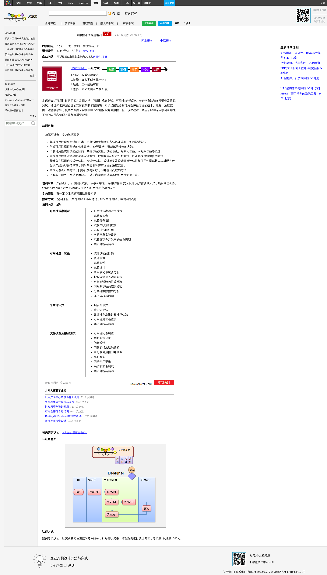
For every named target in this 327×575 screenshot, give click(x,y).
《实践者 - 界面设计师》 (74, 432)
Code (70, 3)
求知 (18, 3)
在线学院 (128, 23)
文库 (39, 3)
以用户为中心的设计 (15, 89)
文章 (29, 3)
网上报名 (147, 40)
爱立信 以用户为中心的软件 (19, 54)
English (187, 23)
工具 (126, 3)
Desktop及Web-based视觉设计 (19, 100)
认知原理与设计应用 (15, 105)
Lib (49, 3)
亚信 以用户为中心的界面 (17, 65)
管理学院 (88, 23)
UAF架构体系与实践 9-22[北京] (300, 88)
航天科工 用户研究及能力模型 (20, 38)
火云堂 (136, 3)
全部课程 (50, 23)
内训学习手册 (100, 56)
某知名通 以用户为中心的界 (19, 59)
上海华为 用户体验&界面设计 (19, 49)
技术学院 (70, 23)
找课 (134, 13)
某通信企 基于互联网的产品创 (20, 44)
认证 (106, 3)
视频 (60, 3)
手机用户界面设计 (14, 110)
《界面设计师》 (79, 68)
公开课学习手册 (86, 51)
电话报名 (166, 40)
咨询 (116, 3)
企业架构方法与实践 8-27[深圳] (300, 62)
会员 (323, 3)
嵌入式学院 (107, 23)
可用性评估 (10, 94)
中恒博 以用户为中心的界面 (19, 70)
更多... (33, 75)
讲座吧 (147, 3)
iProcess (83, 3)
